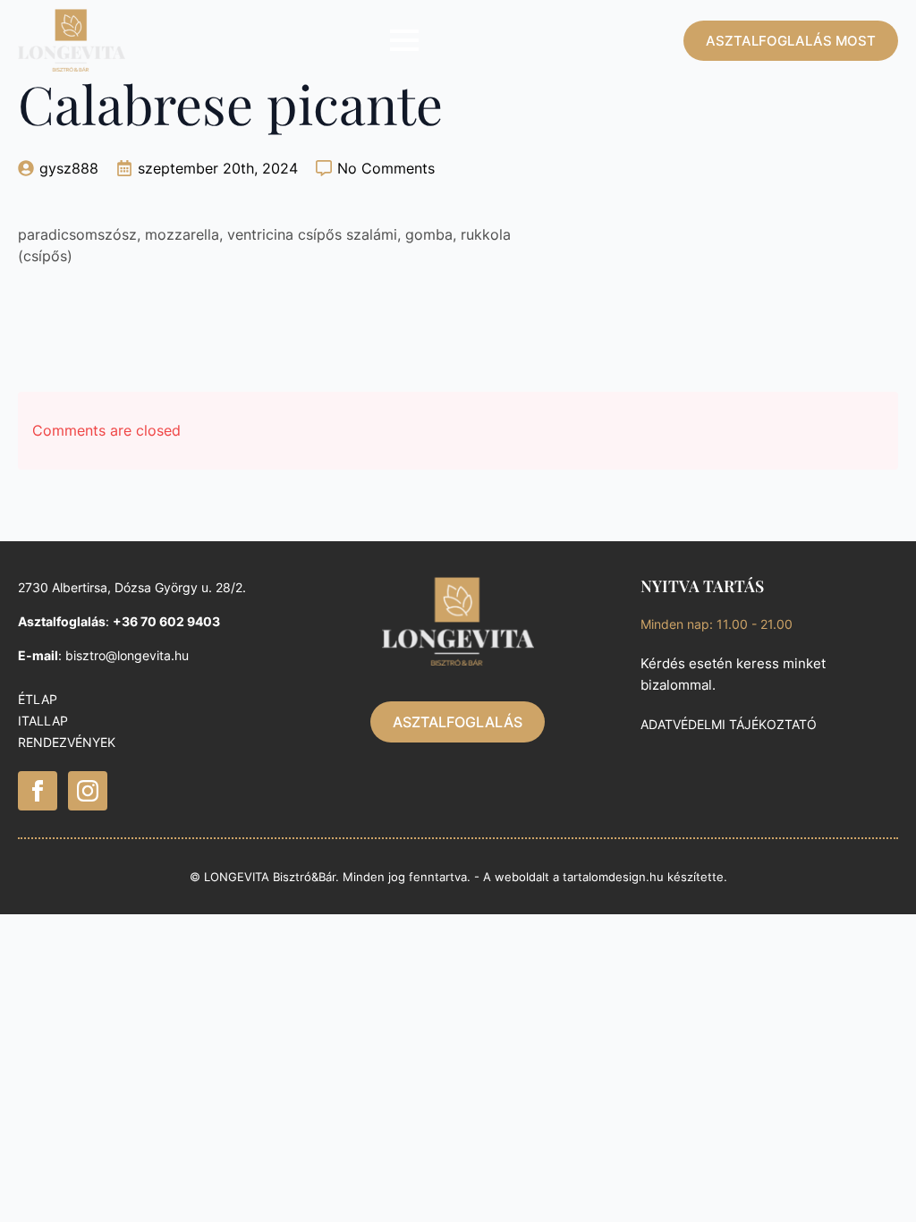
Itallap (43, 720)
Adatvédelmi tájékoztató (728, 724)
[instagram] (87, 790)
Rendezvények (66, 742)
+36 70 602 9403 (166, 621)
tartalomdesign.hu (613, 877)
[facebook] (37, 790)
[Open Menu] (404, 40)
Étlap (37, 699)
